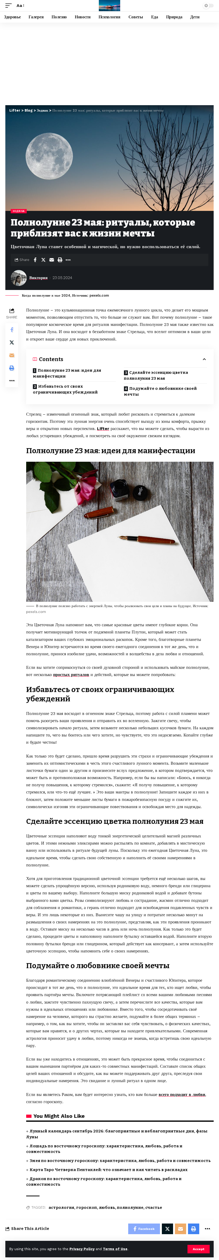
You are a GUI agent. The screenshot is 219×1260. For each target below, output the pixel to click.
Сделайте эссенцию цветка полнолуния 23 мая (156, 375)
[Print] (60, 260)
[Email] (51, 260)
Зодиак (19, 211)
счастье (153, 1207)
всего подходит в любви (182, 1094)
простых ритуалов (71, 674)
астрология (61, 1207)
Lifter (103, 428)
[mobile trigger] (9, 5)
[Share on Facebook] (35, 260)
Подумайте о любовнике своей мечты (160, 391)
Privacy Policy (82, 1249)
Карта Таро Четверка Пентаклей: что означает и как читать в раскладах (109, 1169)
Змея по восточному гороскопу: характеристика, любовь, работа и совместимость (120, 1160)
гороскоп (86, 1207)
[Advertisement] (109, 62)
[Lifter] (109, 5)
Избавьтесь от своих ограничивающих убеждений (65, 389)
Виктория (38, 277)
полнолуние (130, 1207)
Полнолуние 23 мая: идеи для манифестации (67, 373)
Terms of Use (115, 1249)
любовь (107, 1207)
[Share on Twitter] (43, 260)
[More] (68, 260)
